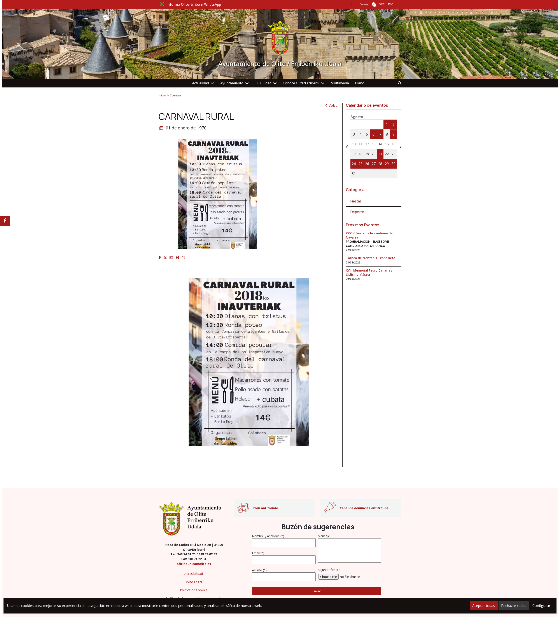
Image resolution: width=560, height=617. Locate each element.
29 (387, 163)
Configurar (541, 605)
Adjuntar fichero (329, 570)
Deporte (357, 211)
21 (380, 154)
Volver (333, 105)
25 (360, 163)
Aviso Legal (194, 582)
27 (374, 163)
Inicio (162, 95)
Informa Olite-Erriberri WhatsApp (193, 4)
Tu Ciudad (263, 83)
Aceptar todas (483, 605)
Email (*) (258, 553)
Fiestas (356, 201)
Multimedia (340, 83)
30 (394, 163)
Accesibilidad (193, 574)
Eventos (176, 95)
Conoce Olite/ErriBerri (301, 83)
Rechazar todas (513, 605)
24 (354, 163)
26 (367, 163)
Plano (359, 83)
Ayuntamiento (231, 83)
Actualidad (200, 83)
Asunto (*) (259, 570)
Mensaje (324, 536)
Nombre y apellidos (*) (268, 536)
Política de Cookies (193, 590)
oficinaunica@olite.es (194, 564)
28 (380, 163)
